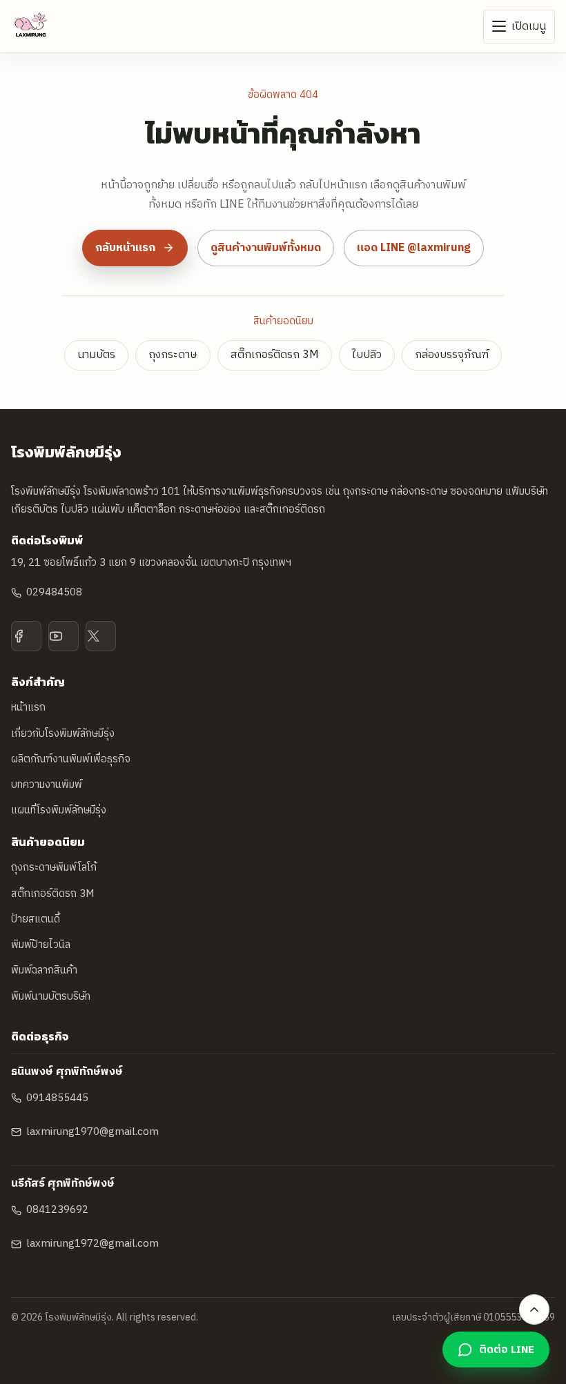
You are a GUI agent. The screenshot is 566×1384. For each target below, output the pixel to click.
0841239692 (57, 1209)
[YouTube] (63, 636)
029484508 (54, 592)
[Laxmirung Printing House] (31, 26)
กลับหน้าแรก (125, 248)
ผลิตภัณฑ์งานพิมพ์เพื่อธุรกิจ (70, 759)
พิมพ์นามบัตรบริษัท (50, 996)
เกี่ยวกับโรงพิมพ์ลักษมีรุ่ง (63, 733)
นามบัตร (96, 355)
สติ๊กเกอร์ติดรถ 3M (275, 355)
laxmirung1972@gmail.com (92, 1243)
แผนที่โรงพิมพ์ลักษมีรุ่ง (58, 810)
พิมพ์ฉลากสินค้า (44, 970)
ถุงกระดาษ (172, 355)
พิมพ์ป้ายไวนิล (40, 944)
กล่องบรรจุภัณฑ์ (452, 355)
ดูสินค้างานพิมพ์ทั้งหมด (266, 248)
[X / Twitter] (101, 636)
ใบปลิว (367, 355)
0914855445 (57, 1098)
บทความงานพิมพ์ (46, 784)
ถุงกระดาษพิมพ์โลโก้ (54, 867)
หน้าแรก (28, 707)
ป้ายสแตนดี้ (35, 919)
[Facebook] (26, 636)
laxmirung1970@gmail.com (92, 1131)
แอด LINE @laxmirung (414, 248)
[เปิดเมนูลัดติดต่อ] (534, 1309)
